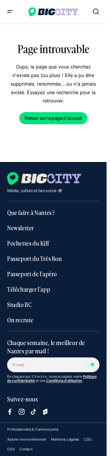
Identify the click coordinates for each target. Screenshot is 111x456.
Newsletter (20, 228)
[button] (10, 12)
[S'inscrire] (92, 365)
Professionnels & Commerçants (32, 429)
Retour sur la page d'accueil (53, 118)
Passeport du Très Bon (34, 258)
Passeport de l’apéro (32, 274)
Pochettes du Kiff (28, 243)
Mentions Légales (65, 439)
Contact (26, 449)
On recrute (20, 320)
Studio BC (19, 304)
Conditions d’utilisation (64, 380)
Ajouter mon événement (26, 439)
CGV (11, 449)
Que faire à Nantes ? (31, 212)
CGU (87, 439)
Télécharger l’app (28, 289)
